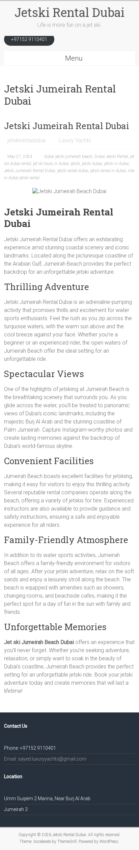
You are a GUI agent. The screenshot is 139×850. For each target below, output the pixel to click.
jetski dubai (92, 163)
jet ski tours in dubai (51, 163)
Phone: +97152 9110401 (30, 748)
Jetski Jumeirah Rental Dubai (66, 125)
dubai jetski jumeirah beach (68, 156)
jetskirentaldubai (26, 140)
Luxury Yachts (75, 140)
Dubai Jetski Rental (111, 156)
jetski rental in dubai (108, 170)
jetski (75, 163)
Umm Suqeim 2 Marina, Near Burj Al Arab (47, 798)
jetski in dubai (116, 163)
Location (13, 776)
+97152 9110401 (29, 39)
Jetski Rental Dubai (69, 12)
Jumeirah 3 (16, 809)
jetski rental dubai (72, 170)
